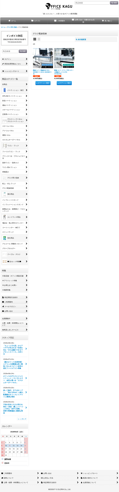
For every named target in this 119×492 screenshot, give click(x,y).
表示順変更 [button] (82, 39)
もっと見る (21, 419)
